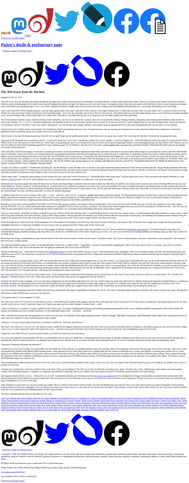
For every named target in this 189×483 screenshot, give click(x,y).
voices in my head (122, 398)
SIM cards (71, 410)
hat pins (127, 407)
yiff (116, 410)
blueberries (87, 405)
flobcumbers (112, 405)
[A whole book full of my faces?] (126, 33)
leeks (130, 405)
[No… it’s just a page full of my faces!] (153, 33)
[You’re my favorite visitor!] (13, 38)
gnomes (14, 405)
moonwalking (11, 410)
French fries (123, 405)
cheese (104, 405)
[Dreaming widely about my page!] (40, 33)
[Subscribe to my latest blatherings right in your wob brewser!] (4, 33)
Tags (3, 398)
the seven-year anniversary (105, 376)
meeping (4, 407)
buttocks (12, 398)
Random (23, 51)
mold (3, 410)
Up (18, 51)
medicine (182, 407)
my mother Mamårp (49, 398)
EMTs (78, 407)
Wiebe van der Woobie (90, 400)
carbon (39, 407)
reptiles (54, 405)
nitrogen (33, 410)
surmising (85, 410)
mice (43, 405)
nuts (143, 405)
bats (153, 403)
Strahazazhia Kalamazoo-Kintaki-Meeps (35, 400)
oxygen (49, 410)
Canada (58, 403)
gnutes (20, 405)
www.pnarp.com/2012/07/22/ (13, 472)
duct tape (63, 407)
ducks (3, 405)
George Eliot (133, 400)
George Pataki (144, 400)
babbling (172, 405)
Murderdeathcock (24, 403)
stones (78, 410)
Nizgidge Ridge (123, 403)
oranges (148, 405)
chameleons (168, 403)
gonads (115, 407)
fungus (100, 407)
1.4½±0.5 (12, 179)
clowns (45, 407)
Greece (78, 403)
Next (29, 51)
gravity (121, 407)
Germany (71, 403)
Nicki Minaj (172, 400)
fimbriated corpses (56, 252)
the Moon (112, 403)
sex (59, 410)
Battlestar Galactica (9, 403)
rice (160, 405)
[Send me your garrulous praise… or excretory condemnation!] (9, 33)
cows (180, 403)
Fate (125, 400)
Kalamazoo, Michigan (91, 403)
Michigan (104, 403)
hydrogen (144, 407)
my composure (82, 398)
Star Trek (35, 403)
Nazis (19, 410)
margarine (137, 405)
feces (83, 407)
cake (99, 405)
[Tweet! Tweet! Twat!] (67, 33)
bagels (79, 405)
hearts (137, 407)
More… (4, 459)
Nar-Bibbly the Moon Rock (157, 398)
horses (26, 405)
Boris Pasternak (117, 400)
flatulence (93, 407)
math (176, 407)
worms (74, 405)
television (93, 410)
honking (180, 405)
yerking (19, 407)
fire (87, 407)
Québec (133, 403)
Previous (6, 51)
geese (8, 405)
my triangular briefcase (105, 398)
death (51, 407)
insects (32, 405)
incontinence (153, 407)
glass (105, 407)
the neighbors (174, 398)
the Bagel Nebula (47, 403)
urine (107, 410)
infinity (162, 407)
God (153, 400)
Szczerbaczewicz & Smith (63, 400)
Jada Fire (36, 398)
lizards (38, 405)
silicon (63, 410)
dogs (185, 403)
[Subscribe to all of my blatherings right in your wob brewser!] (2, 33)
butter (94, 405)
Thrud (184, 400)
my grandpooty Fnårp (66, 398)
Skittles (166, 405)
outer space (41, 410)
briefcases (32, 407)
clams (175, 403)
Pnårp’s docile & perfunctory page (31, 44)
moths (48, 405)
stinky (153, 356)
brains (25, 407)
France (64, 403)
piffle (55, 410)
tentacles (101, 410)
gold (109, 407)
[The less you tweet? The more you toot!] (19, 33)
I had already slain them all (137, 229)
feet (7, 398)
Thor (179, 400)
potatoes (155, 405)
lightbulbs (170, 407)
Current (13, 51)
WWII (112, 410)
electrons (71, 407)
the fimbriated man (138, 398)
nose (18, 398)
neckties (25, 410)
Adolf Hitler (105, 400)
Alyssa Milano (27, 398)
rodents (60, 405)
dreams (57, 407)
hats (132, 407)
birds (157, 403)
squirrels (67, 405)
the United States (144, 403)
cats (161, 403)
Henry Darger (160, 400)
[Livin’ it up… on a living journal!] (96, 33)
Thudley (4, 277)
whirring (11, 407)
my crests (92, 398)
